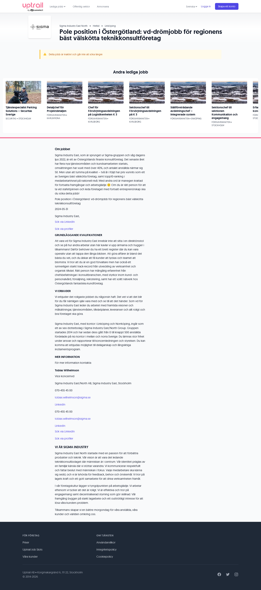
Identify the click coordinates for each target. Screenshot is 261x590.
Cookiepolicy (104, 556)
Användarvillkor (105, 542)
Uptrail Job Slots (32, 549)
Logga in (206, 6)
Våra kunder (30, 556)
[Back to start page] (33, 6)
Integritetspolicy (106, 549)
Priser (26, 542)
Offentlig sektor (81, 6)
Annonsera (103, 6)
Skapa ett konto (226, 6)
